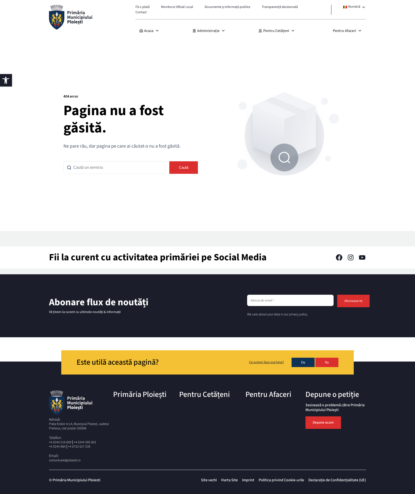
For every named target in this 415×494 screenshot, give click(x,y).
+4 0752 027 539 (79, 446)
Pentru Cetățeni (276, 30)
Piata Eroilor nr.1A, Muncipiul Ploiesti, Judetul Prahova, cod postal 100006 (79, 426)
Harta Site (229, 480)
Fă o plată (142, 7)
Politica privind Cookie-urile (281, 480)
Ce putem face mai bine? (266, 362)
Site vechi (209, 480)
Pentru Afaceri (344, 30)
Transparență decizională (280, 7)
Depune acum (323, 422)
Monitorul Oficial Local (177, 7)
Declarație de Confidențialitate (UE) (337, 480)
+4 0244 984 (57, 446)
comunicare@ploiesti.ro (64, 460)
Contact (141, 12)
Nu (327, 362)
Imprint (248, 480)
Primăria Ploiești (139, 394)
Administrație (208, 30)
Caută (183, 167)
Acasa (148, 30)
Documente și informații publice (227, 7)
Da (303, 362)
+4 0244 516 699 (60, 442)
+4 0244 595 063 (85, 442)
